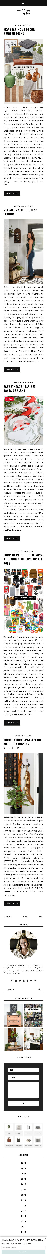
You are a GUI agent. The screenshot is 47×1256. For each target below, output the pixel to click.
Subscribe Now (23, 1252)
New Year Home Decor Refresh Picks (19, 31)
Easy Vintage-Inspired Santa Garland (20, 388)
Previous (8, 916)
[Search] (39, 989)
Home (25, 916)
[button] (23, 1240)
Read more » (12, 193)
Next (41, 916)
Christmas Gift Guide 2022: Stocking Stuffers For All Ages (23, 559)
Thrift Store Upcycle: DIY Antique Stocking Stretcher (23, 743)
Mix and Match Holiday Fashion (20, 212)
